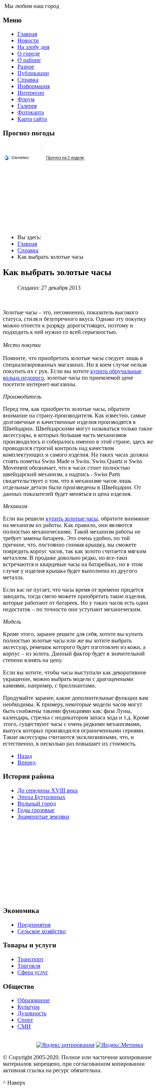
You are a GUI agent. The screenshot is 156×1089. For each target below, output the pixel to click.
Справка (27, 80)
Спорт (25, 1020)
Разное (25, 67)
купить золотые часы (72, 518)
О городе (28, 53)
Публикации (33, 73)
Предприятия (33, 925)
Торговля (28, 966)
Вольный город (36, 803)
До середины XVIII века (47, 790)
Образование (33, 1000)
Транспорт (30, 959)
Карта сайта (32, 119)
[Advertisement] (78, 862)
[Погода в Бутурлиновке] (44, 151)
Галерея (27, 106)
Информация (33, 86)
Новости (28, 40)
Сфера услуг (32, 972)
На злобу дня (33, 47)
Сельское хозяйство (41, 931)
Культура (28, 1007)
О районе (29, 60)
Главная (27, 34)
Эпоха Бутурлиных (41, 797)
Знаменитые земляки (43, 816)
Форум (25, 99)
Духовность (31, 1013)
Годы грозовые (35, 810)
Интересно (30, 93)
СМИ (24, 1026)
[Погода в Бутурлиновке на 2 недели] (65, 157)
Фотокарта (30, 112)
